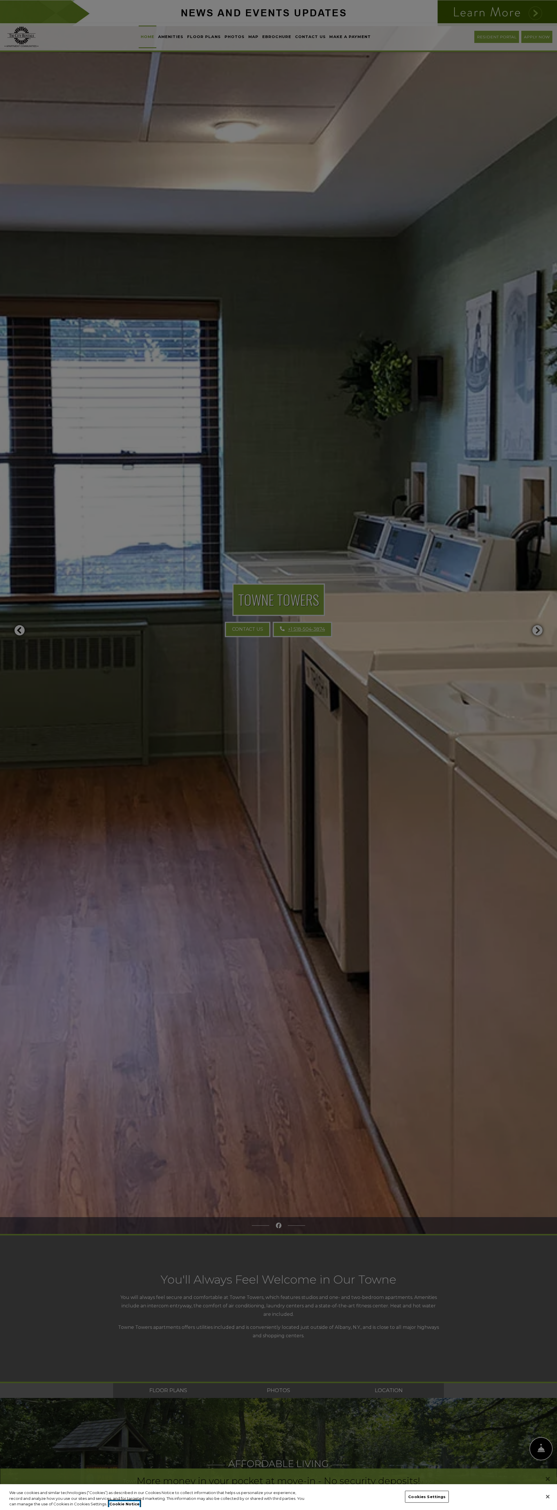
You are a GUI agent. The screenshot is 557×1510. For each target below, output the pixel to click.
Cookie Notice (124, 1504)
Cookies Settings (427, 1496)
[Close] (547, 1496)
